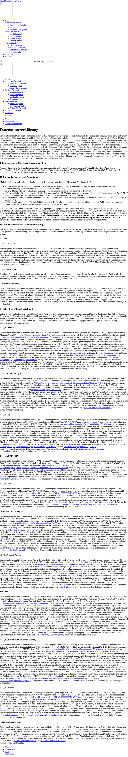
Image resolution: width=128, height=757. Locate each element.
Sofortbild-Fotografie (18, 50)
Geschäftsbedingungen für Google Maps (80, 447)
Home (7, 20)
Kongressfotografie (17, 47)
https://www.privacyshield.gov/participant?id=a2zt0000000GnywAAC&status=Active (34, 523)
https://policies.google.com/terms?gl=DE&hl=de (37, 447)
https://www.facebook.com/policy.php (15, 550)
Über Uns (9, 54)
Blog (7, 747)
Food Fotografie (16, 36)
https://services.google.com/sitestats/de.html (43, 678)
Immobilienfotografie (18, 29)
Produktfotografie (17, 38)
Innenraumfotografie (18, 25)
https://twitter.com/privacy (69, 587)
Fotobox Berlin (11, 749)
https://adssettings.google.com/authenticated (87, 449)
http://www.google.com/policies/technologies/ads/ (79, 678)
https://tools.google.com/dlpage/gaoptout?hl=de (18, 360)
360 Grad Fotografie (13, 52)
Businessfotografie (12, 32)
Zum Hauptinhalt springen (10, 1)
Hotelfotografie (16, 27)
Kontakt (8, 56)
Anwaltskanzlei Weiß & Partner (53, 741)
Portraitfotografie (16, 41)
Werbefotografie (16, 34)
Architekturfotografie (13, 23)
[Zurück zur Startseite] (6, 14)
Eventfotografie (11, 43)
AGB (7, 752)
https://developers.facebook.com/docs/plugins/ (22, 530)
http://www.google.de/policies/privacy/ (15, 681)
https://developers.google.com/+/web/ (46, 390)
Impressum (9, 754)
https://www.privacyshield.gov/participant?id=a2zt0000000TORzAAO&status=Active (51, 564)
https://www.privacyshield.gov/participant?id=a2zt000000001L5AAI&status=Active (33, 337)
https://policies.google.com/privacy (98, 408)
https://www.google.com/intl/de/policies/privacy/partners (92, 355)
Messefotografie (16, 45)
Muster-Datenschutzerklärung (25, 741)
